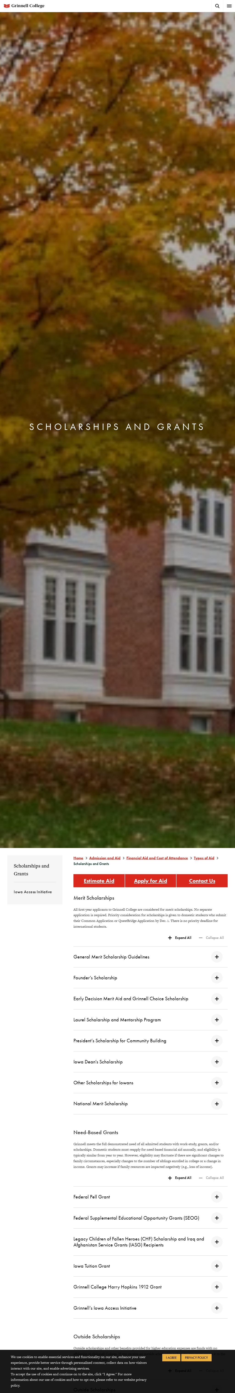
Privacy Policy (196, 1358)
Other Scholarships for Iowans (103, 1082)
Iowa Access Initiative (33, 891)
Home (78, 858)
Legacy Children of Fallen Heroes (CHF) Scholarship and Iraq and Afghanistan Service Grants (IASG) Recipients (138, 1241)
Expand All (183, 938)
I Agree (171, 1358)
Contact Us (202, 880)
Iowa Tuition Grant (91, 1266)
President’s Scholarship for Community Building (119, 1040)
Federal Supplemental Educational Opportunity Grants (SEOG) (136, 1218)
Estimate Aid (99, 880)
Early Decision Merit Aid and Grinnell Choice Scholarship (130, 998)
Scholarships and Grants (31, 869)
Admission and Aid (104, 858)
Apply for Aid (150, 880)
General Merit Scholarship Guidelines (111, 956)
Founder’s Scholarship (95, 977)
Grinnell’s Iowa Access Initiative (105, 1308)
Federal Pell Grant (91, 1196)
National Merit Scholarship (100, 1103)
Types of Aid (204, 858)
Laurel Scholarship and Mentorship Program (117, 1019)
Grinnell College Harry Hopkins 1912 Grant (117, 1286)
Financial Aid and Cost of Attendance (157, 858)
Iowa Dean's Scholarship (98, 1061)
